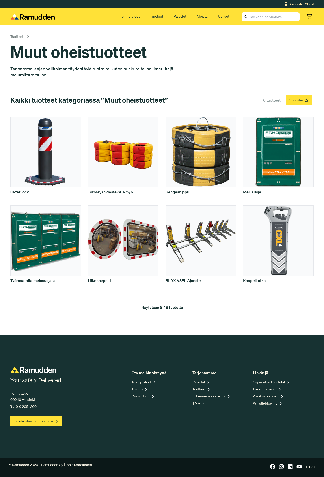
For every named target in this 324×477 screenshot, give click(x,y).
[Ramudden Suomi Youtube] (299, 468)
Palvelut (180, 16)
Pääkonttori (141, 396)
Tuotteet (156, 16)
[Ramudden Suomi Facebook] (272, 468)
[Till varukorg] (310, 16)
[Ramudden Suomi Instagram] (281, 468)
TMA (196, 403)
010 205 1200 (26, 406)
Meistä (202, 16)
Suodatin (296, 100)
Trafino (137, 389)
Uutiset (223, 16)
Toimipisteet (130, 16)
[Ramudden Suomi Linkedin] (290, 468)
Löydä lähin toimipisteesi (33, 421)
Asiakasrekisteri (266, 396)
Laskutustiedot (265, 389)
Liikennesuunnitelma (209, 396)
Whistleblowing (265, 403)
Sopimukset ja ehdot (269, 382)
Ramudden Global (301, 4)
